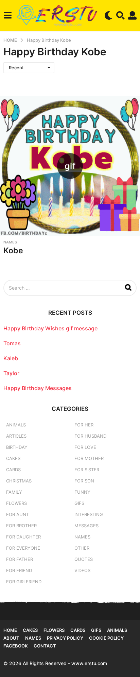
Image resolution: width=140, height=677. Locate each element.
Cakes (13, 458)
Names (10, 242)
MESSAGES (86, 525)
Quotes (83, 559)
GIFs (79, 503)
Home (10, 630)
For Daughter (23, 536)
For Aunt (17, 514)
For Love (85, 447)
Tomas (12, 343)
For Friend (19, 570)
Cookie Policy (106, 638)
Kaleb (10, 358)
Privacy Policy (65, 638)
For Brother (21, 525)
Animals (16, 424)
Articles (16, 436)
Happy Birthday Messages (37, 388)
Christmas (19, 480)
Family (14, 492)
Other (81, 548)
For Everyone (23, 548)
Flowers (16, 503)
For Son (84, 480)
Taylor (11, 373)
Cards (13, 469)
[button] (7, 15)
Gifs (96, 630)
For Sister (86, 469)
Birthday (17, 447)
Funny (82, 492)
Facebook (15, 645)
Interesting (88, 514)
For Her (83, 424)
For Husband (90, 436)
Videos (82, 570)
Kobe (13, 250)
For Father (19, 559)
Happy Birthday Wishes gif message (50, 328)
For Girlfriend (23, 581)
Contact (45, 645)
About (11, 638)
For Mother (89, 458)
